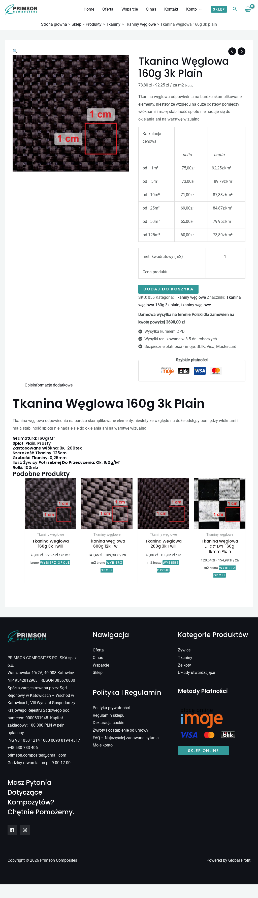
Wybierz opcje (55, 562)
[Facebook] (12, 830)
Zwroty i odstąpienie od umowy (120, 730)
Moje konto (103, 745)
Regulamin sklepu (108, 715)
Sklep (98, 672)
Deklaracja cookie (108, 722)
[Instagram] (25, 830)
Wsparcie (101, 665)
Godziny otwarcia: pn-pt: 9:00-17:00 (39, 762)
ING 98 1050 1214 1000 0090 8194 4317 (44, 740)
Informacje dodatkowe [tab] (53, 385)
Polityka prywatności (111, 707)
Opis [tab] (29, 385)
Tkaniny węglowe (190, 297)
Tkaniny (185, 657)
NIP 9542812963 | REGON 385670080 (41, 680)
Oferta (98, 650)
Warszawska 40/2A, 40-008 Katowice (41, 672)
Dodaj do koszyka (168, 289)
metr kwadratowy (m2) (163, 256)
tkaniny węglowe (196, 305)
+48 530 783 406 (23, 747)
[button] (199, 9)
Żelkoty (184, 665)
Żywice (184, 650)
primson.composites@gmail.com (37, 755)
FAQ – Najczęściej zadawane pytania (126, 737)
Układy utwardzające (196, 672)
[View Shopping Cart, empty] (248, 9)
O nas (98, 657)
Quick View (50, 524)
